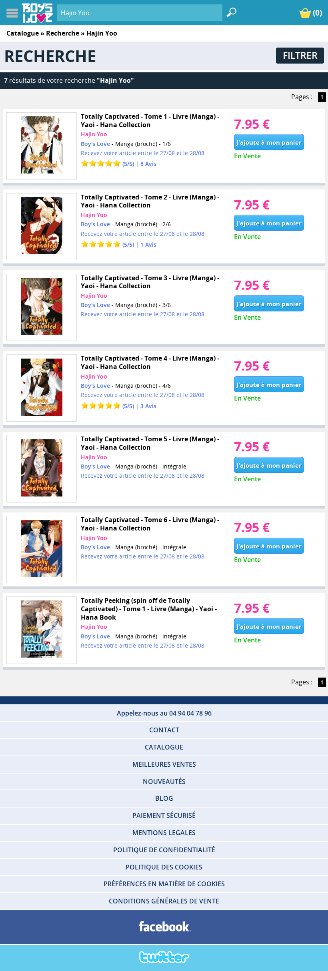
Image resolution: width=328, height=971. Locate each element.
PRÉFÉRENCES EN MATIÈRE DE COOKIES (164, 883)
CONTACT (164, 730)
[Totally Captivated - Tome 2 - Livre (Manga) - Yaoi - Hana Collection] (41, 227)
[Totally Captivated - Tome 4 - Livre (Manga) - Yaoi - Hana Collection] (41, 388)
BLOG (164, 798)
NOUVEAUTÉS (164, 781)
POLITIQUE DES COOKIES (164, 867)
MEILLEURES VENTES (164, 764)
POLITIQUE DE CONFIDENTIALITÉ (164, 849)
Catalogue (22, 33)
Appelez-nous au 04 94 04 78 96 (164, 713)
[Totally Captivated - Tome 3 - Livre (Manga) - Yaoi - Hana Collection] (41, 307)
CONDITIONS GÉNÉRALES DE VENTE (164, 901)
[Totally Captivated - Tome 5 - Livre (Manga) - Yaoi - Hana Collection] (41, 469)
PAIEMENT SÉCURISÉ (164, 815)
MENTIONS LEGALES (164, 832)
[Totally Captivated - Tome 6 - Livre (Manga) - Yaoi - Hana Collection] (41, 549)
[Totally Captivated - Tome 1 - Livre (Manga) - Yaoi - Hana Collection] (41, 146)
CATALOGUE (164, 747)
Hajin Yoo (94, 134)
